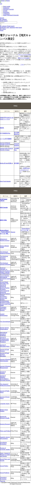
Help (16, 27)
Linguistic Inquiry (5, 403)
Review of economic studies (5, 448)
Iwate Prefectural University (11, 15)
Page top (2, 481)
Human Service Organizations (4, 328)
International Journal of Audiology (3, 334)
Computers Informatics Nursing (3, 309)
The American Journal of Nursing (5, 263)
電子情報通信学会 (5, 133)
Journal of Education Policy (5, 345)
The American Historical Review (5, 252)
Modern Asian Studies (4, 410)
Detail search (3, 20)
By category (3, 19)
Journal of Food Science (4, 350)
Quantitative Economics (3, 443)
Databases (6, 8)
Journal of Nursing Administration (5, 360)
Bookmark (3, 27)
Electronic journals (8, 9)
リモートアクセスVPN (24, 54)
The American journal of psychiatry (4, 258)
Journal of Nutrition (3, 372)
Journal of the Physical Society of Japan (6, 149)
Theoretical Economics (3, 478)
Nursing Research (5, 424)
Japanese (12, 27)
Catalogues (6, 13)
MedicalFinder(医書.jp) (6, 163)
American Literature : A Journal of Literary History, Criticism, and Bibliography (5, 270)
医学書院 (16, 163)
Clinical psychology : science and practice (3, 297)
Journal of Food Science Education (4, 354)
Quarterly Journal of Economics (5, 437)
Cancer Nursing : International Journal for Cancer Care (5, 278)
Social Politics (4, 466)
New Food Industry (5, 181)
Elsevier (13, 232)
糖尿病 (2, 127)
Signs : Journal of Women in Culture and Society (5, 455)
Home (1, 30)
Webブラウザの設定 (23, 58)
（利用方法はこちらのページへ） (25, 169)
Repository (6, 12)
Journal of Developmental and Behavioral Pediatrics (4, 340)
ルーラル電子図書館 (6, 138)
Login (7, 27)
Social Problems (4, 472)
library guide (6, 6)
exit (1, 3)
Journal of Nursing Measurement (5, 367)
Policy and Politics (5, 431)
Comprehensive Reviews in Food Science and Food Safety (5, 303)
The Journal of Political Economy (5, 384)
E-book (5, 11)
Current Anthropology (4, 314)
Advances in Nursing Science (4, 239)
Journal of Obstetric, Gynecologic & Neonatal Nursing (5, 378)
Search (2, 18)
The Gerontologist (5, 321)
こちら (22, 64)
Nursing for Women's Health (4, 417)
